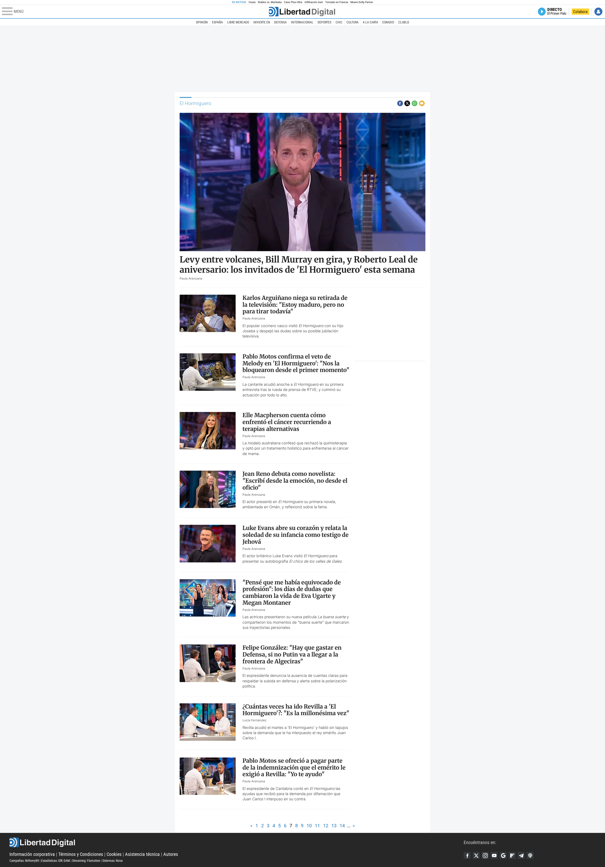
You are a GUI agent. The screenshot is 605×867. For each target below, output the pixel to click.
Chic (339, 22)
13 (334, 825)
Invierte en (261, 22)
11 (317, 825)
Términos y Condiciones (80, 854)
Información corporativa (32, 854)
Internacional (302, 22)
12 (325, 825)
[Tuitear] (407, 103)
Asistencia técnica (142, 854)
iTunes (530, 855)
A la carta (370, 22)
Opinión (202, 22)
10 (309, 825)
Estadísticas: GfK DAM (55, 861)
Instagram (485, 855)
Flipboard (512, 855)
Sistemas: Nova (112, 861)
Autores (170, 854)
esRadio (388, 22)
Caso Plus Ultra (293, 2)
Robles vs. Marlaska (270, 2)
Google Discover (503, 855)
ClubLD (403, 22)
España (217, 22)
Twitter (476, 855)
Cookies (114, 854)
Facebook (467, 855)
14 (342, 825)
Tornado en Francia (336, 2)
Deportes (324, 22)
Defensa (280, 22)
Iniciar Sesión (598, 12)
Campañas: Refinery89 (24, 861)
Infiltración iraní (314, 2)
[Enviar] (414, 103)
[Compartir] (400, 103)
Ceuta (252, 2)
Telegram (521, 855)
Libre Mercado (238, 22)
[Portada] (302, 11)
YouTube (494, 855)
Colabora (580, 11)
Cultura (352, 22)
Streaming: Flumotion (86, 861)
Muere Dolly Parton (361, 2)
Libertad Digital (236, 842)
